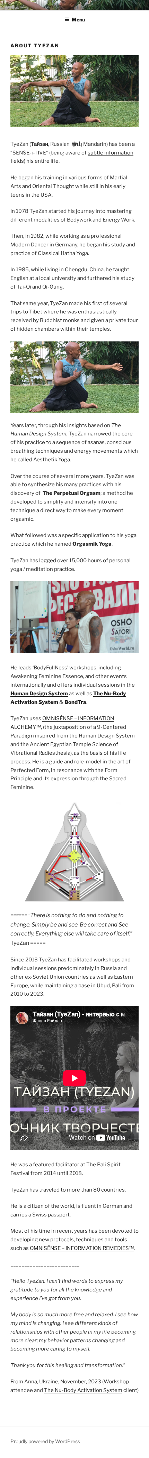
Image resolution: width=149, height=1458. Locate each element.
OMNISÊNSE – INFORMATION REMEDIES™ (82, 1248)
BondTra (75, 702)
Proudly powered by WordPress (45, 1441)
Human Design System (39, 693)
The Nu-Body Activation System (83, 1390)
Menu (78, 19)
